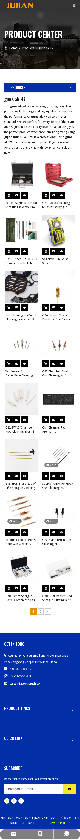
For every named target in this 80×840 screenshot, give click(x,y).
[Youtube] (21, 801)
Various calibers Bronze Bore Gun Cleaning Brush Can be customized (21, 542)
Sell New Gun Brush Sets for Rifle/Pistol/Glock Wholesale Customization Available (58, 261)
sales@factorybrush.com (26, 683)
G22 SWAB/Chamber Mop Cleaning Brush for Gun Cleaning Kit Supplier (21, 429)
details (27, 194)
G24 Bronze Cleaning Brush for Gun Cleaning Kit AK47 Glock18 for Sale (57, 317)
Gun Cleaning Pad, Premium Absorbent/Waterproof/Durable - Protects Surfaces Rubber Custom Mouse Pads (58, 429)
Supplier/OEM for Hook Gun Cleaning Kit (57, 486)
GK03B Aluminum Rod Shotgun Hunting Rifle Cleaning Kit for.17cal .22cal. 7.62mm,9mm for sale (58, 598)
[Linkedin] (14, 801)
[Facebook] (6, 801)
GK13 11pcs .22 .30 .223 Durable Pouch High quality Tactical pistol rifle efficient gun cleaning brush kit (21, 261)
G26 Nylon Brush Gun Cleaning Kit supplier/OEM (56, 542)
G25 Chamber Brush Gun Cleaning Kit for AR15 (55, 373)
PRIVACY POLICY (59, 823)
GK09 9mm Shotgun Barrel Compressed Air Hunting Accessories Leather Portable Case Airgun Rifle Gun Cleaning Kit (20, 598)
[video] (58, 455)
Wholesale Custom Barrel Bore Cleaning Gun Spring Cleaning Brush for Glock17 (19, 373)
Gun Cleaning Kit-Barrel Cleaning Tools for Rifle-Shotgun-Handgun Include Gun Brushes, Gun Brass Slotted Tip (21, 317)
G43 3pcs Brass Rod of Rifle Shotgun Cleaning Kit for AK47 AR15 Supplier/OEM (20, 486)
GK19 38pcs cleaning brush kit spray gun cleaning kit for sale (56, 205)
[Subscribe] (69, 789)
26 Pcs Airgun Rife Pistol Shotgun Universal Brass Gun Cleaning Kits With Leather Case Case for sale (21, 205)
